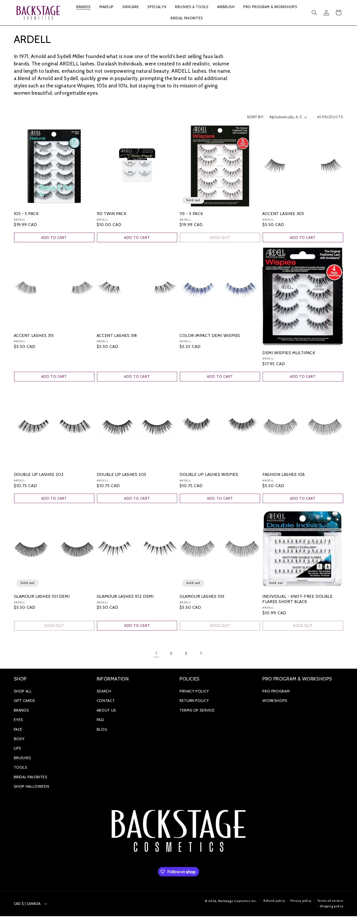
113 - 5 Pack (191, 213)
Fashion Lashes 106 (283, 474)
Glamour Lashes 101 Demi (42, 596)
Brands (21, 710)
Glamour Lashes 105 (202, 596)
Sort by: (255, 117)
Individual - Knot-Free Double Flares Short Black (297, 599)
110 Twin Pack (111, 213)
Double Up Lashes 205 (121, 474)
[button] (83, 7)
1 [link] (156, 653)
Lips (18, 748)
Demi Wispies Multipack (288, 352)
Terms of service (330, 901)
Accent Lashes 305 (283, 213)
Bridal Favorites (31, 777)
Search (104, 691)
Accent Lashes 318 (117, 335)
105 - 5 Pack (26, 213)
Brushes (22, 758)
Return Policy (194, 700)
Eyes (19, 719)
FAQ (100, 719)
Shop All (23, 691)
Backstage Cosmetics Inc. (237, 901)
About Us (106, 710)
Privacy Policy (194, 691)
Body (19, 738)
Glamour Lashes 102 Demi (125, 596)
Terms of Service (197, 710)
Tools (20, 767)
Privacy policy (301, 901)
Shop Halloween (31, 786)
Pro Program (276, 691)
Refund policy (274, 901)
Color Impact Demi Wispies (210, 335)
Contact (106, 700)
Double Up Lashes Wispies (209, 474)
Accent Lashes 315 (34, 335)
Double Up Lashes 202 (39, 474)
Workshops (274, 700)
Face (18, 729)
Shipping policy (331, 906)
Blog (102, 729)
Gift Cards (24, 700)
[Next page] (201, 653)
